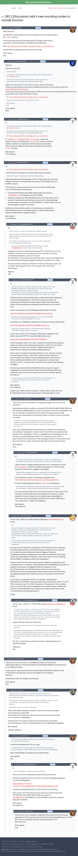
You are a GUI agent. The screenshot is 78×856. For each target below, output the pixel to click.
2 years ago (8, 28)
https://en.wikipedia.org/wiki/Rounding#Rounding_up (29, 325)
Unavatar (39, 847)
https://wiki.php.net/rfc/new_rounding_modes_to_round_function (30, 46)
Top (20, 8)
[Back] (3, 16)
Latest (13, 8)
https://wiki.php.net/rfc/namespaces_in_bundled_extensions (36, 480)
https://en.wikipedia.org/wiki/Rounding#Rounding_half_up (31, 314)
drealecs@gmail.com (56, 519)
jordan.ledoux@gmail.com (56, 604)
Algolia (17, 847)
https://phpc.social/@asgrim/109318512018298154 (28, 339)
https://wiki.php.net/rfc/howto (16, 89)
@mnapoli (35, 844)
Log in (56, 8)
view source (26, 28)
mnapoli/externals (31, 841)
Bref (52, 844)
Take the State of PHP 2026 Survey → (39, 2)
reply (32, 28)
